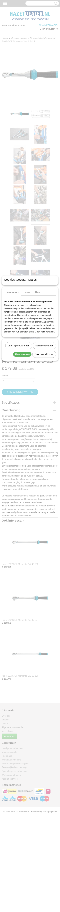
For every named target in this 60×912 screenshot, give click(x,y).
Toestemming (12, 292)
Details (27, 292)
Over (37, 292)
